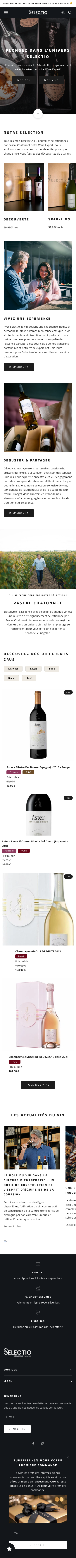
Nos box (24, 80)
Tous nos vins (37, 1084)
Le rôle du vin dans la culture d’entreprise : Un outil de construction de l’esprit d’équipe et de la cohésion (29, 1185)
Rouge (33, 668)
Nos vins (51, 80)
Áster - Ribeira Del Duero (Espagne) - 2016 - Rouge (38, 767)
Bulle (52, 668)
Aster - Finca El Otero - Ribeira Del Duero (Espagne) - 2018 (35, 843)
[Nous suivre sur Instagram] (43, 1444)
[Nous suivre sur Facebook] (33, 1444)
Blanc (11, 678)
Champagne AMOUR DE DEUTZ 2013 (38, 951)
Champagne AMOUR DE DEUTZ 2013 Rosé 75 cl (38, 1057)
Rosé (29, 678)
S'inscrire (38, 1545)
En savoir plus (12, 1226)
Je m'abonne (19, 367)
